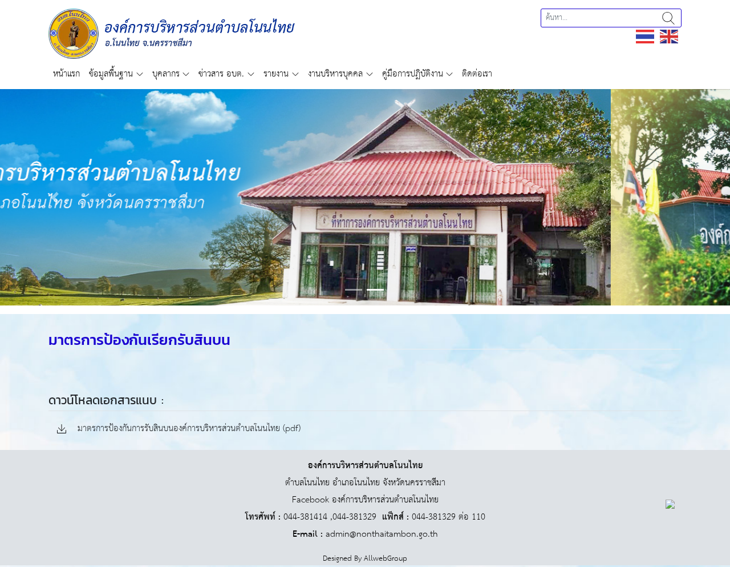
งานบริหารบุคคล (335, 74)
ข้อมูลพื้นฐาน (111, 74)
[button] (55, 197)
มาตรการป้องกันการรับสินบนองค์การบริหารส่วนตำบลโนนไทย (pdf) (188, 429)
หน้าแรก (66, 74)
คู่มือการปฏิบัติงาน (412, 74)
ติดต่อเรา (477, 74)
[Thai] (645, 36)
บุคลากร (166, 74)
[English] (669, 36)
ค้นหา (668, 18)
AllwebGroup (385, 559)
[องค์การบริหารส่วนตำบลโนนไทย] (171, 33)
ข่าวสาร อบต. (221, 74)
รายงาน (276, 74)
